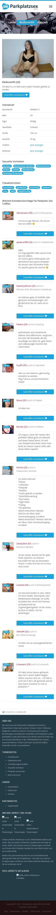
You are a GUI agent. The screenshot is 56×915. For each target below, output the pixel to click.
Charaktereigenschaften (18, 764)
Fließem (40, 427)
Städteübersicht (14, 760)
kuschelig (34, 187)
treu (5, 191)
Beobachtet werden (23, 166)
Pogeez (38, 400)
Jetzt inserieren (14, 775)
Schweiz (11, 794)
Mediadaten (15, 911)
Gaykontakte (13, 806)
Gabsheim (40, 365)
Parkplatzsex (10, 712)
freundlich (8, 187)
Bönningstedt (43, 585)
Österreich (12, 790)
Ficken (16, 169)
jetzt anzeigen (36, 145)
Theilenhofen (47, 242)
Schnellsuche (13, 757)
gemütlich (21, 187)
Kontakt (25, 911)
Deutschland (13, 787)
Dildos (6, 169)
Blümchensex (43, 166)
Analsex (7, 166)
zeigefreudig (24, 191)
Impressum (47, 911)
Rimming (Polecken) (12, 173)
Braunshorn (46, 213)
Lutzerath (44, 664)
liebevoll (47, 187)
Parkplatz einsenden (16, 771)
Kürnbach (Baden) (25, 547)
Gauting (40, 324)
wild (13, 191)
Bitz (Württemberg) (26, 635)
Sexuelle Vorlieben (16, 768)
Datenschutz (35, 911)
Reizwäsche (28, 169)
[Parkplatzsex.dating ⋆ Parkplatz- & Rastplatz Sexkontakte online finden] (20, 6)
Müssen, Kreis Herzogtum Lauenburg (34, 289)
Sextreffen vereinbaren (15, 94)
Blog (6, 911)
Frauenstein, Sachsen (26, 471)
